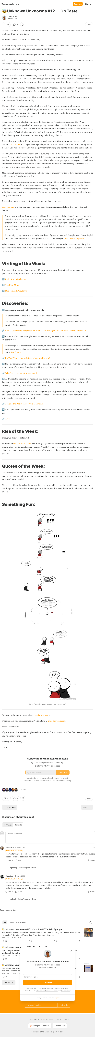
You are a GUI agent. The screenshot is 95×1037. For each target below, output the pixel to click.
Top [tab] (4, 922)
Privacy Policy (66, 991)
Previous (11, 807)
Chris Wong (12, 16)
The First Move (12, 285)
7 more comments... (8, 910)
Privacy (44, 1019)
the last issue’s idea (22, 443)
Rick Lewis (9, 847)
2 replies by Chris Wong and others (22, 868)
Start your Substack (41, 1025)
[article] (47, 935)
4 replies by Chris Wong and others (22, 899)
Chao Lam (9, 876)
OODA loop (15, 144)
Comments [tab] (7, 825)
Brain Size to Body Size (15, 279)
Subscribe (78, 4)
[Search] (90, 922)
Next (85, 807)
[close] (71, 951)
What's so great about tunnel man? (21, 373)
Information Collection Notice (47, 991)
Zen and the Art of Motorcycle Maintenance (25, 403)
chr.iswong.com (42, 715)
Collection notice (62, 1019)
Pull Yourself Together (74, 238)
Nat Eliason (16, 352)
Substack (35, 1032)
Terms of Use (59, 988)
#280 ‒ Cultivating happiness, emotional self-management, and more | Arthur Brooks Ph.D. (47, 330)
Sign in (88, 4)
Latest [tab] (11, 922)
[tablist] (12, 824)
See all (7, 982)
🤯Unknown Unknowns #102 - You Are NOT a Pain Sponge (32, 929)
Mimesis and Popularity (16, 290)
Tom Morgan (8, 207)
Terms (50, 1019)
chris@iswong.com (56, 721)
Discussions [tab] (21, 922)
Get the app (60, 1025)
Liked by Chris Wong (15, 850)
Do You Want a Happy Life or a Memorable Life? (27, 358)
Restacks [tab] (18, 825)
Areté (7, 418)
